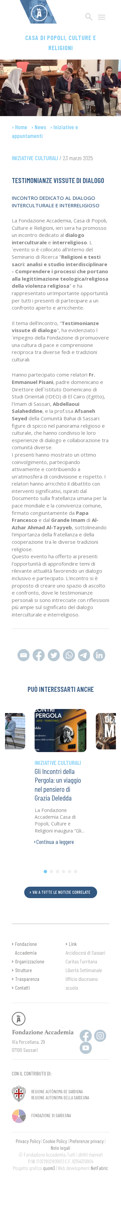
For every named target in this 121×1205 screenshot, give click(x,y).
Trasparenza (27, 979)
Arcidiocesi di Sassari (85, 952)
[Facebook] (38, 654)
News (40, 127)
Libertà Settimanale (84, 970)
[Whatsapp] (83, 654)
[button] (45, 871)
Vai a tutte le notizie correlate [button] (61, 892)
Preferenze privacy (87, 1141)
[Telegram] (68, 654)
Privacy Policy (28, 1141)
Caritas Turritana (81, 961)
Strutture (23, 970)
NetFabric (99, 1168)
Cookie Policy (55, 1141)
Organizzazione (29, 961)
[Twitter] (53, 654)
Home (21, 127)
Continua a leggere (55, 841)
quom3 (49, 1168)
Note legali (60, 1148)
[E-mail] (23, 654)
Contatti (22, 987)
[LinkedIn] (98, 654)
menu (102, 17)
